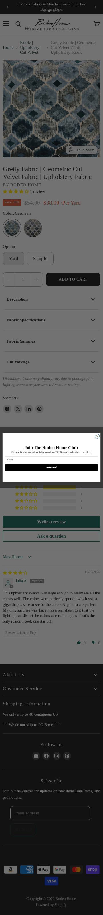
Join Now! (51, 467)
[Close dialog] (97, 436)
